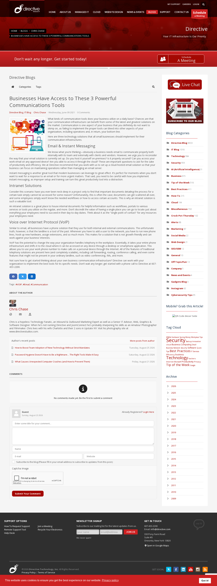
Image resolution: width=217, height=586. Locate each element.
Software (192, 347)
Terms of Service (46, 572)
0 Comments (83, 112)
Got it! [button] (205, 580)
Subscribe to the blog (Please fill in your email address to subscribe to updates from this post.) (64, 462)
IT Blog (27, 112)
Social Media (178, 235)
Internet (170, 361)
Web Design (178, 242)
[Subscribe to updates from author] (20, 314)
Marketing (177, 228)
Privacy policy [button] (110, 580)
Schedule (186, 57)
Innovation (196, 341)
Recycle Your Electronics (50, 529)
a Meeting (199, 14)
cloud (168, 344)
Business (176, 175)
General (175, 255)
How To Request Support (17, 526)
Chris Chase (38, 30)
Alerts (174, 222)
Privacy (197, 361)
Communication (40, 284)
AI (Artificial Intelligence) (185, 169)
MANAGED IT (81, 12)
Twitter (168, 569)
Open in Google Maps (158, 545)
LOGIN (196, 4)
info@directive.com (160, 529)
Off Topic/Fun (179, 261)
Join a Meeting (45, 526)
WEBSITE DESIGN (113, 12)
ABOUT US (64, 12)
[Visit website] (10, 314)
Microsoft (177, 362)
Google (192, 365)
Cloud (174, 202)
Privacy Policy (29, 572)
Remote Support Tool (15, 529)
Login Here (148, 411)
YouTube (190, 569)
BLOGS (151, 12)
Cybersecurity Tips (181, 294)
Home (14, 30)
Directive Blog (16, 112)
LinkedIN (183, 569)
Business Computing (181, 344)
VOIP (19, 284)
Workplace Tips (197, 337)
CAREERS (186, 4)
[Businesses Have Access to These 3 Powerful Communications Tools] (27, 135)
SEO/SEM (176, 248)
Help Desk (9, 532)
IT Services (195, 351)
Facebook (176, 569)
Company (176, 268)
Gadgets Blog (179, 281)
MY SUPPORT (173, 4)
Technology (178, 156)
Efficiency (170, 354)
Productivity (188, 361)
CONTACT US (181, 12)
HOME (51, 12)
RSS (205, 569)
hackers (192, 358)
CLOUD (96, 12)
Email (27, 284)
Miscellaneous (179, 209)
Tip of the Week (180, 182)
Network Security (180, 348)
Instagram (177, 288)
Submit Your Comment (28, 493)
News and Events (180, 275)
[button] (153, 87)
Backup (189, 341)
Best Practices (179, 189)
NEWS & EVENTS (134, 12)
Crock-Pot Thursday (182, 215)
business (179, 354)
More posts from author (142, 340)
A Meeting (186, 60)
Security (176, 162)
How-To (175, 195)
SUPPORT (164, 12)
